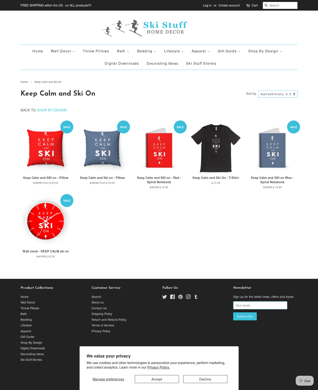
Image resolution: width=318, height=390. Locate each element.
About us (98, 302)
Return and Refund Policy (109, 319)
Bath (122, 50)
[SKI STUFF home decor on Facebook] (172, 297)
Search (96, 296)
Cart (255, 5)
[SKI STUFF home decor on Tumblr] (196, 297)
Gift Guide (228, 50)
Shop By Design (263, 50)
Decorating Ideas (162, 63)
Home (37, 50)
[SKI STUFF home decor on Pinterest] (180, 297)
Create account (229, 5)
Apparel (199, 50)
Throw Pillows (96, 50)
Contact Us (99, 308)
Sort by (251, 93)
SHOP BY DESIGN (52, 110)
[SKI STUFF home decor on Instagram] (188, 297)
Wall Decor (61, 50)
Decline (205, 379)
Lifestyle (172, 50)
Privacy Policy (101, 331)
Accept (156, 379)
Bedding (145, 50)
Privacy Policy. (158, 367)
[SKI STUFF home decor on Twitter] (164, 297)
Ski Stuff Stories (201, 63)
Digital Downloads (122, 63)
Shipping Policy (102, 313)
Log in (207, 5)
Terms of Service (103, 325)
